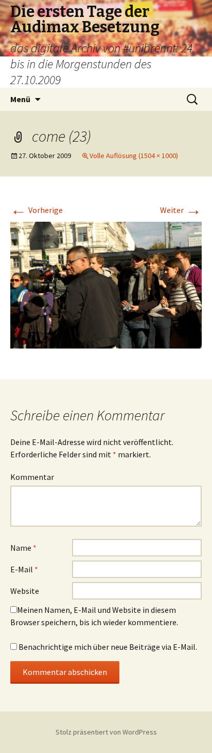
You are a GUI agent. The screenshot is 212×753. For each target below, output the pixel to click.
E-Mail (24, 569)
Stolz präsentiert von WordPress (106, 732)
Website (24, 591)
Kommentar (32, 477)
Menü (20, 99)
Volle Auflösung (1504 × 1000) (134, 155)
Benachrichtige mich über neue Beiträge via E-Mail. (108, 647)
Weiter (181, 210)
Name (23, 548)
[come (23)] (106, 284)
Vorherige (36, 210)
